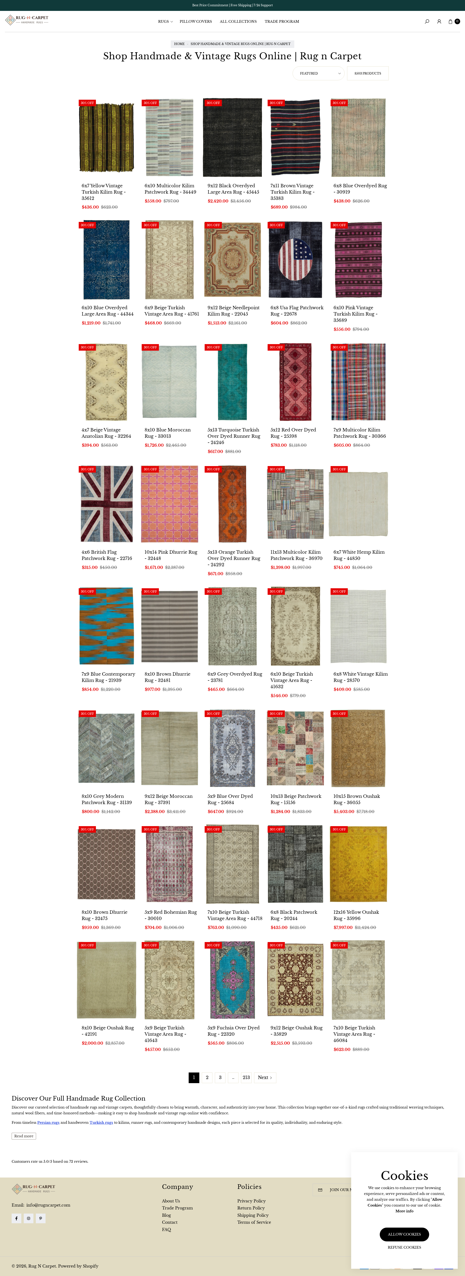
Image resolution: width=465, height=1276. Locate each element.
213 (246, 1077)
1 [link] (194, 1077)
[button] (167, 21)
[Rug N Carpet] (26, 20)
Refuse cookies (404, 1247)
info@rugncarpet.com (47, 1205)
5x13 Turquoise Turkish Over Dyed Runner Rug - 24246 (234, 436)
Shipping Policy (253, 1215)
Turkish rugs (101, 1122)
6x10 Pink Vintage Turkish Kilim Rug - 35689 (355, 314)
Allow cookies (404, 1234)
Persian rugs (48, 1122)
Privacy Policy (251, 1201)
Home (179, 44)
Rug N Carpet (42, 1266)
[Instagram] (28, 1218)
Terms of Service (254, 1222)
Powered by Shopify (78, 1266)
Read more (23, 1136)
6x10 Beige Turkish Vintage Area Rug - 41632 (292, 680)
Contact (170, 1222)
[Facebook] (16, 1218)
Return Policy (251, 1208)
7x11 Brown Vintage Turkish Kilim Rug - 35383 (293, 192)
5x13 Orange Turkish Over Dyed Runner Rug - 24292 (234, 558)
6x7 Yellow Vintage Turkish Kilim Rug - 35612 (104, 192)
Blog (166, 1215)
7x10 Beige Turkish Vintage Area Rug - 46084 (354, 1034)
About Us (171, 1201)
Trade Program (177, 1208)
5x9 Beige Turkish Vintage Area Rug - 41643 (165, 1034)
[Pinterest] (41, 1218)
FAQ (166, 1229)
